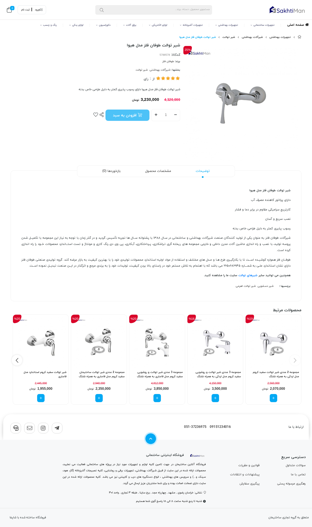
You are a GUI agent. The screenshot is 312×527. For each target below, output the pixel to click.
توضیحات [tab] (203, 171)
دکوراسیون (105, 25)
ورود (37, 9)
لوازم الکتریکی (159, 25)
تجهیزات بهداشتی (228, 25)
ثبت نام (25, 9)
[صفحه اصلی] (299, 37)
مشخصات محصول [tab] (158, 171)
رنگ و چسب (50, 25)
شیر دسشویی (265, 286)
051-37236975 (195, 427)
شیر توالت (228, 37)
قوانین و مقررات (249, 465)
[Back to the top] (150, 438)
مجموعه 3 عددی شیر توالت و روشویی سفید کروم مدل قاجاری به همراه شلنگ (160, 374)
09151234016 (220, 427)
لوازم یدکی (77, 25)
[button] (17, 360)
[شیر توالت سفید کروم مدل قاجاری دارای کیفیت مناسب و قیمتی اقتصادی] (40, 342)
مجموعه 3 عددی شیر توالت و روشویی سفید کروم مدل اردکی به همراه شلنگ (218, 374)
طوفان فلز (168, 61)
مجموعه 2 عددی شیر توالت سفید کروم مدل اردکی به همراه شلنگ (276, 374)
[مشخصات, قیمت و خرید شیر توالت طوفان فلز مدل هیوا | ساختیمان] (197, 455)
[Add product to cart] (273, 398)
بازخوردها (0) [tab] (111, 171)
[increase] (155, 115)
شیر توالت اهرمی (246, 286)
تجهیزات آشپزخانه (193, 25)
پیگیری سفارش (249, 483)
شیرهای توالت (247, 275)
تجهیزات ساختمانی (263, 25)
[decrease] (175, 115)
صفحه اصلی (296, 25)
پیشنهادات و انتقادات (245, 474)
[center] (101, 10)
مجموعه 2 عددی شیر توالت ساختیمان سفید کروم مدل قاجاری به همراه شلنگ (102, 374)
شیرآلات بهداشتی (252, 37)
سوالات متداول (296, 465)
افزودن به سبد (125, 115)
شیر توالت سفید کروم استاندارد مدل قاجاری (45, 374)
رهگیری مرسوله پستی (291, 483)
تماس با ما (298, 474)
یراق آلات (131, 25)
